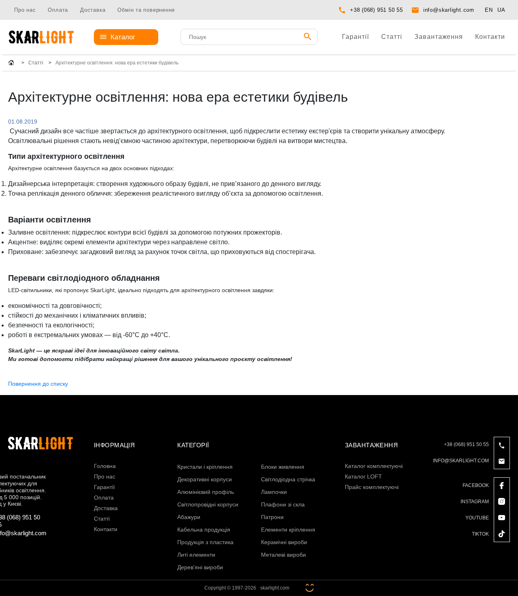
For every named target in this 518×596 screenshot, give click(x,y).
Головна (105, 466)
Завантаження (438, 36)
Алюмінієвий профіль (205, 492)
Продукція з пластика (205, 542)
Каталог (122, 37)
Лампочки (274, 492)
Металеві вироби (283, 554)
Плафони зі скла (283, 504)
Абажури (188, 517)
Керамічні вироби (284, 542)
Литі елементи (196, 554)
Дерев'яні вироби (200, 567)
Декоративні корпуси (204, 479)
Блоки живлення (282, 467)
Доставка (92, 10)
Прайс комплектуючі (372, 487)
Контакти (490, 36)
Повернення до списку (38, 383)
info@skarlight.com (448, 10)
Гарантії (355, 36)
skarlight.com (274, 588)
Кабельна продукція (203, 529)
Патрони (272, 517)
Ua (501, 10)
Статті (391, 36)
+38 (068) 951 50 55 (376, 10)
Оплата (58, 10)
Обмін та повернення (146, 10)
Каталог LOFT (363, 476)
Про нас (25, 10)
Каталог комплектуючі (374, 466)
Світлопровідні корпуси (207, 504)
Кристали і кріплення (205, 467)
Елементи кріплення (288, 529)
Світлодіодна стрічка (288, 479)
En (489, 10)
